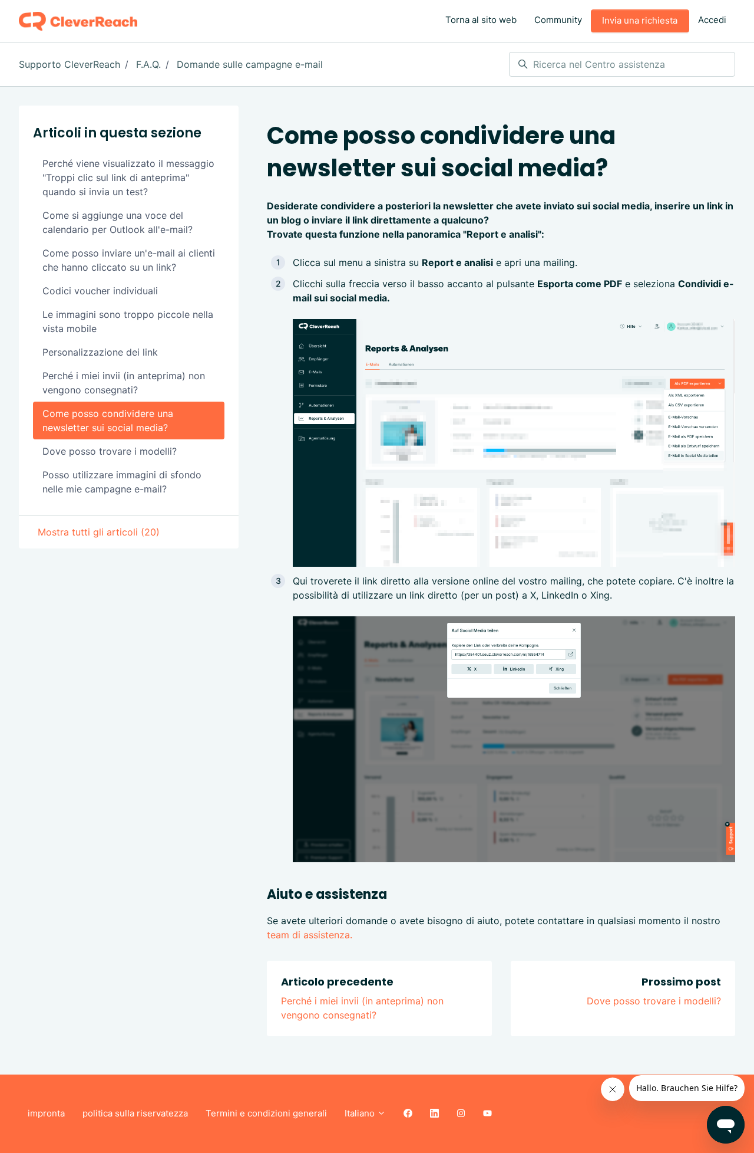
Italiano (361, 1113)
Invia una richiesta (639, 20)
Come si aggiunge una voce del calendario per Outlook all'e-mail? (117, 222)
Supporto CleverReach (69, 64)
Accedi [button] (712, 19)
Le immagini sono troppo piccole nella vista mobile (127, 321)
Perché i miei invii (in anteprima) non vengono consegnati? (123, 383)
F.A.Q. (148, 64)
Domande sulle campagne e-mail (250, 64)
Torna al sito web (481, 19)
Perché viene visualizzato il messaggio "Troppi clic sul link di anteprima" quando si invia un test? (128, 177)
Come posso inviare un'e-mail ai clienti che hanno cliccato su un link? (128, 260)
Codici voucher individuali (100, 291)
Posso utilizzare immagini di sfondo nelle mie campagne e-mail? (121, 482)
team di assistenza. (309, 935)
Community (558, 19)
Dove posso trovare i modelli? (654, 1001)
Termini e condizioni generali (266, 1113)
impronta (46, 1113)
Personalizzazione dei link (100, 352)
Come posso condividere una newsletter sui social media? (107, 420)
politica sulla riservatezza (135, 1113)
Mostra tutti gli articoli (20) (99, 532)
